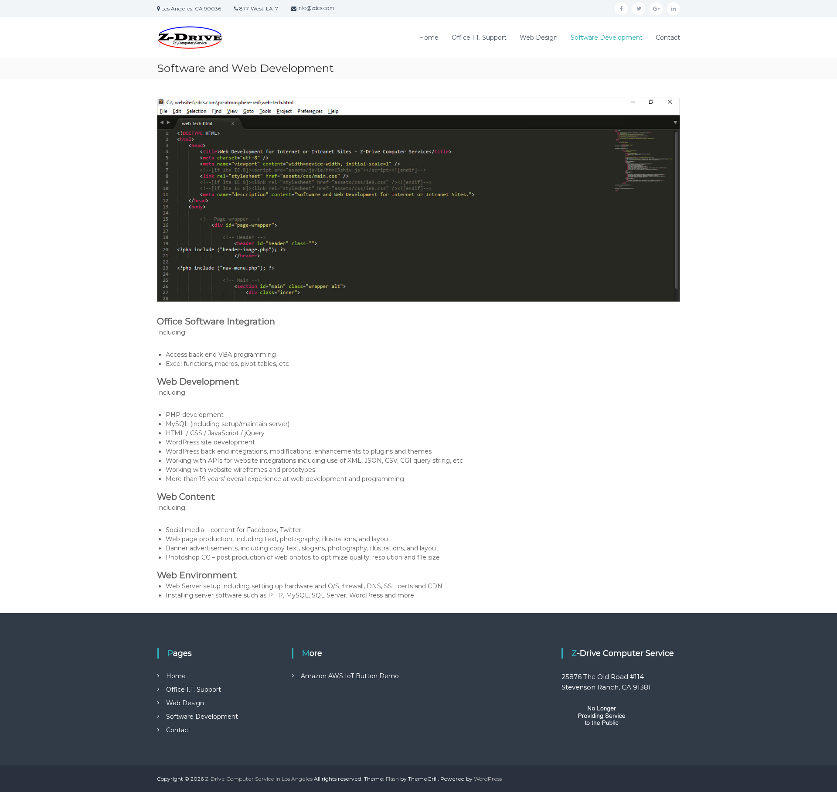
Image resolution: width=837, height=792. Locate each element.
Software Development (607, 37)
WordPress (488, 778)
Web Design (539, 37)
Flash (392, 778)
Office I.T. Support (479, 37)
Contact (668, 37)
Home (429, 37)
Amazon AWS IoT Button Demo (350, 676)
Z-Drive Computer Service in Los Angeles (259, 778)
